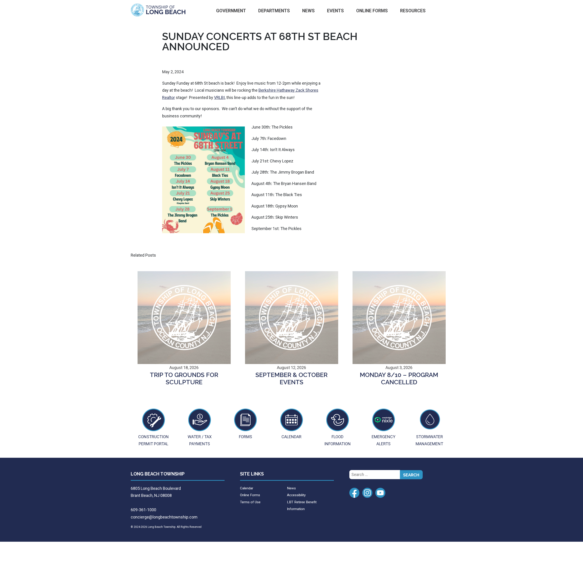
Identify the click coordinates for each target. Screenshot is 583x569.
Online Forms (372, 10)
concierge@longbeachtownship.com (164, 517)
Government (231, 10)
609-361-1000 (143, 509)
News (308, 10)
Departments (274, 10)
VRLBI (219, 97)
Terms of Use (250, 502)
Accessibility (296, 495)
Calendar (246, 488)
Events (335, 10)
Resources (413, 10)
